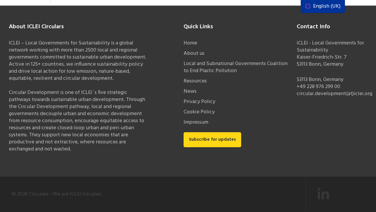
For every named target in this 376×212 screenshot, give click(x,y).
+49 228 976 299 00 (318, 86)
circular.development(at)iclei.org (334, 94)
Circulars (38, 194)
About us (194, 53)
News (190, 91)
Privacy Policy (199, 101)
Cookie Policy (199, 112)
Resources (195, 81)
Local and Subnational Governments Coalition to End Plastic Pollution (236, 67)
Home (190, 43)
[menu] (323, 6)
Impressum (196, 122)
